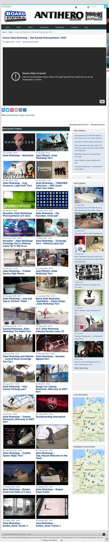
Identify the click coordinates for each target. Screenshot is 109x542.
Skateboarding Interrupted (50, 416)
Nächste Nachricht (98, 125)
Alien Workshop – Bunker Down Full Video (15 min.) (17, 491)
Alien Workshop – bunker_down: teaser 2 (15, 524)
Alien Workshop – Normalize (18, 155)
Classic (22, 115)
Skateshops (44, 27)
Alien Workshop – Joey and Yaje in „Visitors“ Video (17, 300)
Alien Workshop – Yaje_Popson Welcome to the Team (51, 455)
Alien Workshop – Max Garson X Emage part (15, 388)
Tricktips (74, 27)
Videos (30, 27)
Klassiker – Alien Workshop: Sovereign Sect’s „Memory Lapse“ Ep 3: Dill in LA (18, 243)
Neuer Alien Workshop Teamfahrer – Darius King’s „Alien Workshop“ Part (50, 301)
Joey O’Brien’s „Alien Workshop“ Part (46, 157)
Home (4, 32)
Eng (86, 27)
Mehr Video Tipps (81, 368)
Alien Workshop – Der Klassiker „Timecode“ (47, 214)
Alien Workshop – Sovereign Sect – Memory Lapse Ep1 (51, 242)
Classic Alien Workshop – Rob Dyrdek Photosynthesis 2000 (34, 37)
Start (8, 27)
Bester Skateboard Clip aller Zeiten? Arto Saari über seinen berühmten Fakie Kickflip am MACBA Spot (89, 148)
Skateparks (59, 27)
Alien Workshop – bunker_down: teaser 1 (48, 524)
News (19, 27)
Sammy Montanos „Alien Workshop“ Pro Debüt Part (17, 330)
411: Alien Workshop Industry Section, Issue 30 (50, 330)
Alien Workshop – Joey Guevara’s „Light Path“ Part (17, 184)
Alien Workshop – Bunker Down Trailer (49, 491)
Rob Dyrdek (30, 115)
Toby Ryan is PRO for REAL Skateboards (88, 142)
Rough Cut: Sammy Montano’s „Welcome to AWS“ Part (52, 389)
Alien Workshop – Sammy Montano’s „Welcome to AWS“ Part (19, 419)
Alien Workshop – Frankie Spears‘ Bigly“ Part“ (17, 454)
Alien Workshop (12, 115)
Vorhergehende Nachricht (78, 125)
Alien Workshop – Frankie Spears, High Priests (17, 272)
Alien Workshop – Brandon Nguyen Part (50, 357)
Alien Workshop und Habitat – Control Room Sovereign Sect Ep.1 (18, 359)
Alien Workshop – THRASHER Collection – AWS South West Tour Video (51, 185)
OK (61, 540)
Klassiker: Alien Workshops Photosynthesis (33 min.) (17, 214)
